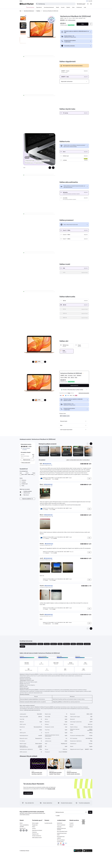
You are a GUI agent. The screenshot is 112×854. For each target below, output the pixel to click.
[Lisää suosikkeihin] (90, 24)
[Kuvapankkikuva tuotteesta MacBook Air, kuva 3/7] (23, 40)
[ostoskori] (91, 4)
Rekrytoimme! (22, 828)
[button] (51, 20)
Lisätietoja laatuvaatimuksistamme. (32, 710)
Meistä (21, 823)
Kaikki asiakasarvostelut (37, 837)
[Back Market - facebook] (24, 830)
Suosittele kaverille (48, 823)
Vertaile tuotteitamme (36, 835)
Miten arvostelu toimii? (26, 462)
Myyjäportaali (35, 824)
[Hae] (37, 4)
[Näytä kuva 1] (36, 361)
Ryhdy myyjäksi (35, 823)
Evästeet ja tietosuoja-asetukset (61, 829)
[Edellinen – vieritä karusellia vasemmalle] (50, 167)
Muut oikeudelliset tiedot (62, 831)
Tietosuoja (59, 826)
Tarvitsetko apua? (81, 4)
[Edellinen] (33, 362)
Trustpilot (71, 823)
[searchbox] (56, 4)
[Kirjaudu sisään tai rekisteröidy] (88, 4)
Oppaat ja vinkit (35, 834)
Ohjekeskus (34, 832)
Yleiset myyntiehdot (61, 824)
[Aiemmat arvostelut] (87, 628)
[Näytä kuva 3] (42, 361)
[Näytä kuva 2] (39, 361)
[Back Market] (27, 4)
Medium (71, 826)
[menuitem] (39, 7)
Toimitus (34, 828)
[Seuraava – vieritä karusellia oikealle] (53, 167)
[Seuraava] (45, 362)
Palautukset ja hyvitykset (37, 830)
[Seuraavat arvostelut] (91, 628)
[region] (65, 451)
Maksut (33, 826)
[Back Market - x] (26, 830)
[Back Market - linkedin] (21, 830)
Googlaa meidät (51, 788)
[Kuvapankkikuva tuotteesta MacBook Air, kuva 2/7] (23, 32)
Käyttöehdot (59, 823)
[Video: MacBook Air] (23, 25)
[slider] (21, 474)
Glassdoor (71, 824)
